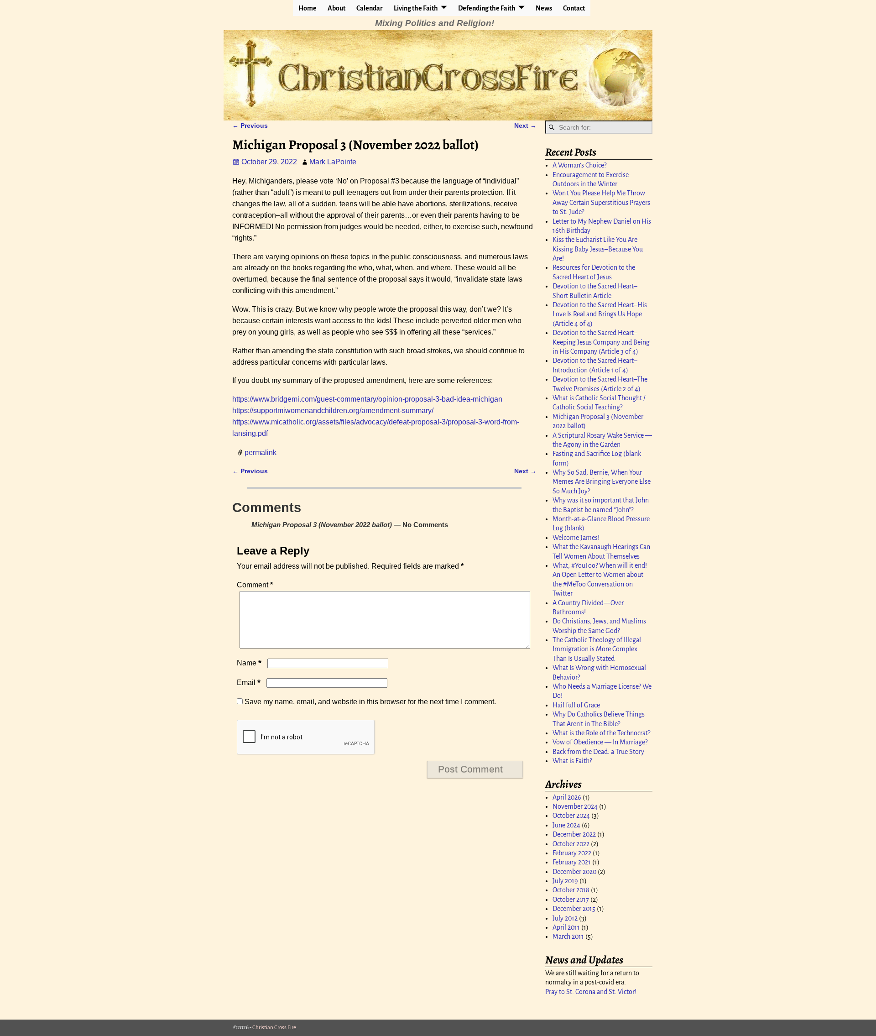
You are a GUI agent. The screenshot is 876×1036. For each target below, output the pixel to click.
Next (525, 125)
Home (307, 8)
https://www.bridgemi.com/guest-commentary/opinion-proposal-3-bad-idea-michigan (367, 399)
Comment (255, 585)
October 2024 (571, 815)
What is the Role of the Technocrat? (601, 733)
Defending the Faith (487, 8)
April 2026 (567, 797)
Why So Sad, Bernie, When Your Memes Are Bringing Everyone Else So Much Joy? (602, 482)
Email (249, 682)
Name (249, 663)
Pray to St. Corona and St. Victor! (590, 991)
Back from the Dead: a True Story (598, 751)
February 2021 (572, 862)
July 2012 (565, 918)
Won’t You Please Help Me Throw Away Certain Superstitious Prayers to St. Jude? (601, 202)
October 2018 (571, 890)
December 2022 (574, 834)
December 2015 (574, 908)
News (544, 8)
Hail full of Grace (576, 705)
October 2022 (571, 844)
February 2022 (572, 853)
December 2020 (574, 871)
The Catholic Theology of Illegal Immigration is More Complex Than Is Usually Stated (597, 649)
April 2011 (566, 927)
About (336, 8)
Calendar (369, 8)
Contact (574, 8)
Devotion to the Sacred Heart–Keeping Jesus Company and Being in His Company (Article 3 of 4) (601, 342)
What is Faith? (572, 760)
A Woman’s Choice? (579, 165)
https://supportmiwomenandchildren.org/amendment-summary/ (332, 410)
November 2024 (575, 806)
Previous (250, 125)
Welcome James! (576, 537)
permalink (260, 452)
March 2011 (568, 936)
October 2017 (571, 899)
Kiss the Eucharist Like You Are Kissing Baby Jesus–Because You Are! (598, 249)
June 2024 (566, 825)
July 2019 (565, 880)
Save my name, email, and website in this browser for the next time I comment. (370, 702)
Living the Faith (416, 8)
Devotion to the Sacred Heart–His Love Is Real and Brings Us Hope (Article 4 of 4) (600, 314)
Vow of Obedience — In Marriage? (600, 742)
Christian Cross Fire (274, 1028)
